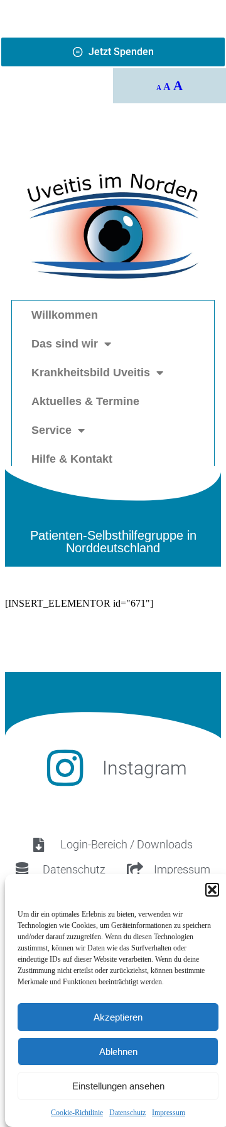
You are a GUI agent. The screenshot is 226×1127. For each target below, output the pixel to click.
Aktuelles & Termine (85, 401)
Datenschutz (127, 1112)
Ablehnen (118, 1051)
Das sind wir (64, 343)
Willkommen (64, 315)
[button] (212, 889)
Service (51, 430)
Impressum (168, 1112)
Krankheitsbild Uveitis (90, 372)
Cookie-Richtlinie (77, 1112)
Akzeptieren (118, 1017)
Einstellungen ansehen (118, 1086)
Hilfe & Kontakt (71, 459)
